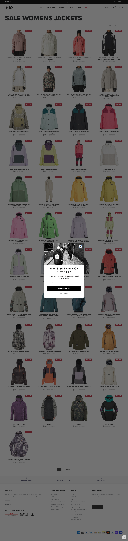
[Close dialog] (80, 246)
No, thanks (64, 294)
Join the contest (64, 289)
